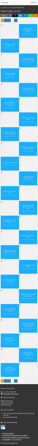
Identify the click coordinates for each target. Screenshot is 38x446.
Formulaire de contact (10, 394)
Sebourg (4, 2)
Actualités (19, 7)
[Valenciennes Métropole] (3, 427)
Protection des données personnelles (14, 435)
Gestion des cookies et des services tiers (16, 437)
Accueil (11, 7)
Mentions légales (8, 433)
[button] (10, 15)
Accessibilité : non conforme (11, 440)
